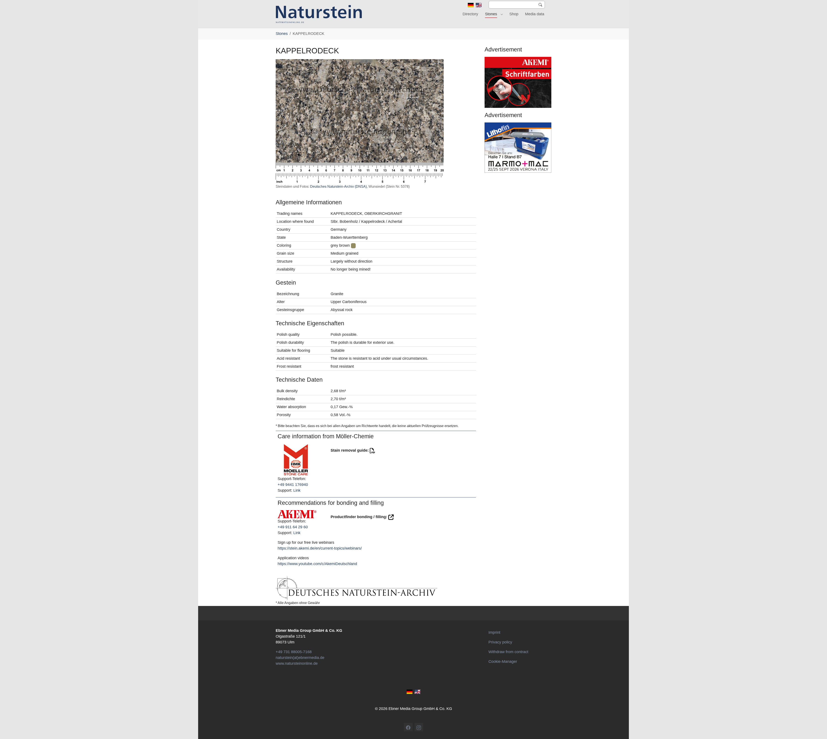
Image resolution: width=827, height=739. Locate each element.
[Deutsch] (471, 5)
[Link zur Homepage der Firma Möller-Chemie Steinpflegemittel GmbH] (296, 459)
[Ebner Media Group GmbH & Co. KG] (319, 14)
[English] (479, 5)
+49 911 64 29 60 (293, 527)
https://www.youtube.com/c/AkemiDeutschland (317, 564)
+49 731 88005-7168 (294, 652)
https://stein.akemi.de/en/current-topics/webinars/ (320, 548)
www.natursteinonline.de (297, 663)
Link (296, 490)
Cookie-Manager (502, 661)
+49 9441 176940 (293, 484)
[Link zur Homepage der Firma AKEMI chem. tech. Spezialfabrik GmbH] (297, 514)
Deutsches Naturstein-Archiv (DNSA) (338, 186)
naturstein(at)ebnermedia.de (300, 657)
